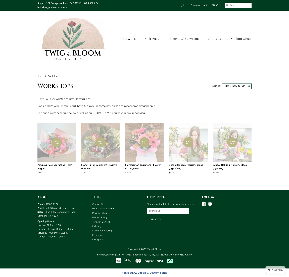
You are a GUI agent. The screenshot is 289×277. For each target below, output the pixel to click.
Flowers (130, 39)
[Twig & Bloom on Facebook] (204, 204)
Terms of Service (101, 221)
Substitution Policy (102, 230)
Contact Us (98, 204)
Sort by (216, 85)
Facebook (97, 235)
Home (40, 76)
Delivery (96, 226)
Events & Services (184, 39)
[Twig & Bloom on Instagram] (210, 204)
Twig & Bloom (154, 249)
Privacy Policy (99, 212)
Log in (181, 5)
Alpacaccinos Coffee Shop (230, 39)
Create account (198, 5)
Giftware (153, 39)
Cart (218, 5)
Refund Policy (99, 217)
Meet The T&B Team (103, 208)
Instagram (97, 239)
